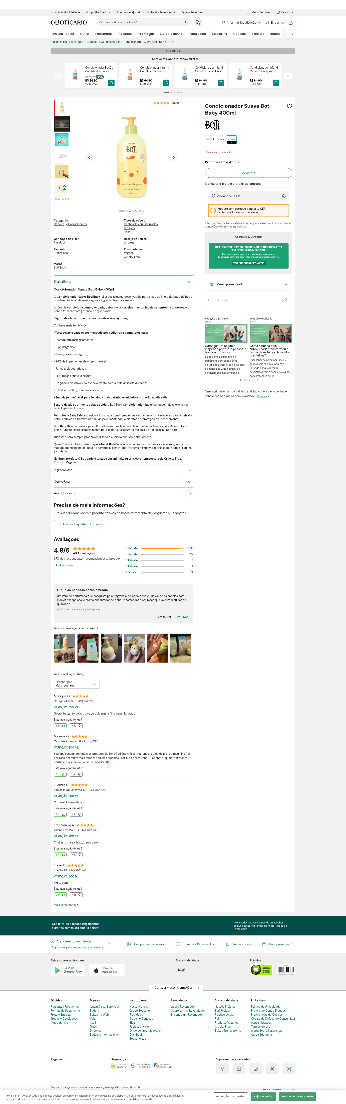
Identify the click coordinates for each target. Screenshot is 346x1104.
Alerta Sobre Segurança (266, 1030)
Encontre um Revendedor (187, 1014)
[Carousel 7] (143, 211)
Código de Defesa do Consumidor (273, 1018)
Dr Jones (95, 1030)
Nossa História (139, 1006)
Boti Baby (77, 42)
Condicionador (111, 42)
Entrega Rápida (62, 34)
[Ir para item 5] (181, 92)
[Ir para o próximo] (293, 33)
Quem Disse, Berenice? (105, 1006)
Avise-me (248, 173)
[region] (173, 1097)
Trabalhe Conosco (141, 1018)
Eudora (94, 1010)
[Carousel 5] (253, 380)
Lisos (127, 232)
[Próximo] (288, 76)
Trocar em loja (242, 944)
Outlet (84, 34)
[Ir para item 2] (171, 92)
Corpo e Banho (171, 34)
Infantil (275, 34)
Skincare (258, 34)
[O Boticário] (69, 22)
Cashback (136, 1034)
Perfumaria (103, 34)
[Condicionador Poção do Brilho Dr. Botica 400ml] (75, 76)
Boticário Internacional (104, 1034)
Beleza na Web (99, 1014)
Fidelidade (136, 1014)
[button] (111, 83)
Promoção (146, 34)
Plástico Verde (224, 1014)
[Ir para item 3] (174, 92)
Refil (217, 1018)
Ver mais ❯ (263, 396)
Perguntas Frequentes (65, 1006)
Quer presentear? (280, 944)
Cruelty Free (132, 257)
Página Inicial (59, 42)
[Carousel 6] (257, 380)
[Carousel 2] (244, 380)
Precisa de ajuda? (128, 12)
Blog (132, 1022)
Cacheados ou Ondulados (141, 224)
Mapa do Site (59, 1022)
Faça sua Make (139, 1026)
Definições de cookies (230, 1096)
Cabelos (239, 34)
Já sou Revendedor (183, 1006)
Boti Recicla (222, 1010)
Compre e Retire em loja (199, 944)
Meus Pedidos (261, 12)
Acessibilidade (67, 12)
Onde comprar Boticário (145, 1030)
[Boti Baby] (212, 128)
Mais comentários (65, 904)
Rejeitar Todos (263, 1096)
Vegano (129, 253)
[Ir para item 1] (166, 92)
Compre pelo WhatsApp (150, 944)
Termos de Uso (260, 1026)
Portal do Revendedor (161, 12)
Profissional (61, 253)
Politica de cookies (141, 1099)
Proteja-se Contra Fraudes (268, 1010)
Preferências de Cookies (267, 1014)
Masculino (219, 34)
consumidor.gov (261, 1022)
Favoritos (287, 12)
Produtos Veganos (226, 1022)
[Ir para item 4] (178, 92)
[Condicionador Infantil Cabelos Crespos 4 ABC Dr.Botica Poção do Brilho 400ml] (239, 76)
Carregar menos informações (173, 987)
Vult (92, 1018)
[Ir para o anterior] (288, 33)
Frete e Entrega (61, 1014)
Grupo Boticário (96, 12)
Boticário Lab (138, 1038)
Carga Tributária (261, 1034)
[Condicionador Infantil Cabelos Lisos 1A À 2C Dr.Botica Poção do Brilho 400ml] (185, 76)
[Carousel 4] (250, 380)
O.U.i (93, 1022)
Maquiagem (197, 34)
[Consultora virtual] (198, 22)
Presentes (125, 34)
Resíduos (59, 242)
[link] (90, 76)
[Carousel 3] (247, 380)
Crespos (129, 228)
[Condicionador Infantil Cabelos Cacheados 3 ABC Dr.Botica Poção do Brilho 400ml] (130, 76)
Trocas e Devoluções (64, 1018)
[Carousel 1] (241, 380)
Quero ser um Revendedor (188, 1010)
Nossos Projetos (225, 1006)
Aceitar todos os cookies (297, 1096)
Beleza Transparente (228, 1030)
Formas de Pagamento (65, 1010)
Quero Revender (192, 12)
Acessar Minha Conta (274, 23)
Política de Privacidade (266, 1006)
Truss (93, 1026)
